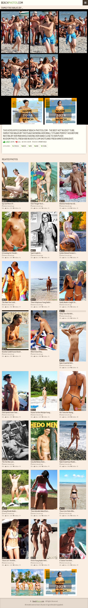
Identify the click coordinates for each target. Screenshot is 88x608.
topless (16, 146)
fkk (31, 146)
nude (24, 146)
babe (37, 146)
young (44, 146)
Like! (7, 142)
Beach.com (12, 2)
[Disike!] (16, 142)
